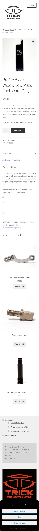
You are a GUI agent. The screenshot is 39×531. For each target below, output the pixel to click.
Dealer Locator (10, 435)
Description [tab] (6, 153)
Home (7, 30)
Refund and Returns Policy (20, 431)
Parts (12, 30)
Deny (19, 517)
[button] (33, 41)
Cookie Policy (13, 528)
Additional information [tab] (11, 160)
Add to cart (18, 130)
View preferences (20, 523)
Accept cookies (19, 511)
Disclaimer (9, 420)
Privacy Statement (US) (19, 427)
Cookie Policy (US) (17, 423)
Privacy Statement (23, 528)
